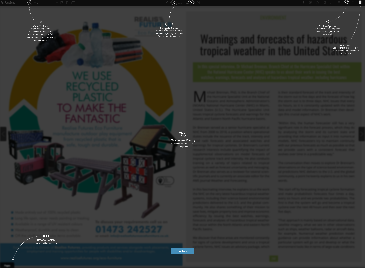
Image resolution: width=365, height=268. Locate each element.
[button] (182, 251)
